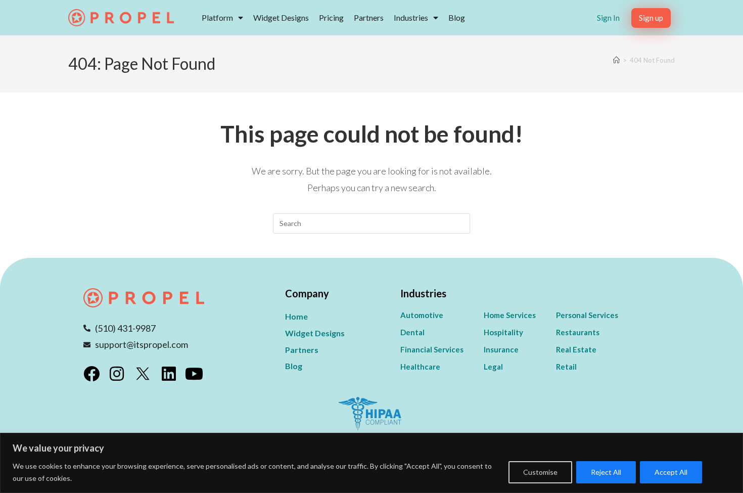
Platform (217, 17)
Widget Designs (281, 17)
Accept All (671, 472)
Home (296, 316)
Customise (540, 472)
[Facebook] (91, 374)
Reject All (606, 472)
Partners (369, 17)
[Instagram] (117, 374)
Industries (411, 17)
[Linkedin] (169, 374)
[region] (371, 463)
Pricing (331, 17)
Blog (456, 17)
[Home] (616, 60)
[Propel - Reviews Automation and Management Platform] (121, 17)
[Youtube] (194, 374)
